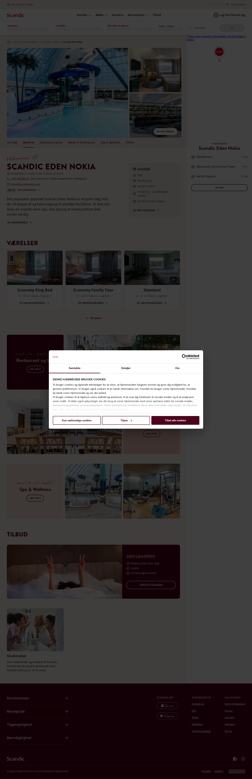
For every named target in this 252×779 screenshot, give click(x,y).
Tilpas (124, 420)
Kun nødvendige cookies (77, 420)
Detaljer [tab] (126, 368)
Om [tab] (177, 368)
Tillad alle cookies (175, 420)
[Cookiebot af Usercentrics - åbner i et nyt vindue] (184, 356)
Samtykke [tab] (75, 368)
